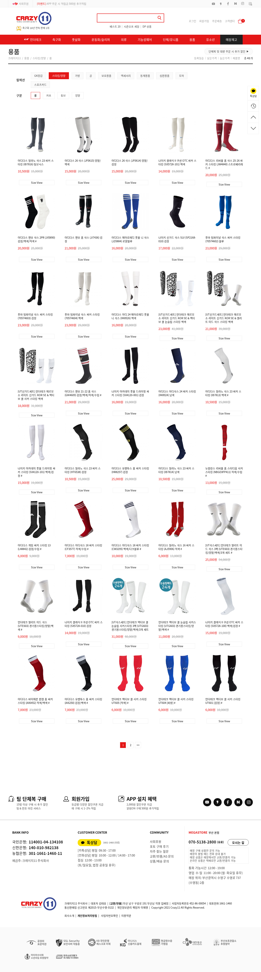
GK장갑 (38, 76)
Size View (36, 182)
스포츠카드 (40, 85)
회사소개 (69, 916)
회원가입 (204, 21)
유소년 (210, 39)
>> (138, 745)
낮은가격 (212, 58)
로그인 (192, 21)
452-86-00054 (197, 903)
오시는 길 (238, 842)
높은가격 (225, 58)
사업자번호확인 (109, 916)
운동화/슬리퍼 (101, 39)
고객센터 (230, 21)
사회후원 (24, 4)
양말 (77, 95)
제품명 (236, 58)
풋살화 (76, 39)
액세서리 (126, 76)
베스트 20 (115, 26)
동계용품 (145, 76)
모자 (181, 76)
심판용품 (164, 76)
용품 (192, 39)
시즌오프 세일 (131, 26)
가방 (77, 76)
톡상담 (92, 842)
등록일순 (199, 58)
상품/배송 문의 (159, 861)
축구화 (56, 39)
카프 (48, 95)
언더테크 (35, 39)
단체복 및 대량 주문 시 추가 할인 (229, 51)
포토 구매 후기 (159, 846)
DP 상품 (147, 26)
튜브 (63, 95)
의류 (124, 39)
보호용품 (106, 76)
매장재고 (231, 39)
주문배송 (217, 21)
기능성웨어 (145, 39)
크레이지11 (14, 58)
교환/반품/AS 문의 (162, 856)
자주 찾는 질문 (159, 851)
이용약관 (126, 916)
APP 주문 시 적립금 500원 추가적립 (61, 4)
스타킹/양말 (39, 58)
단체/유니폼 (170, 39)
